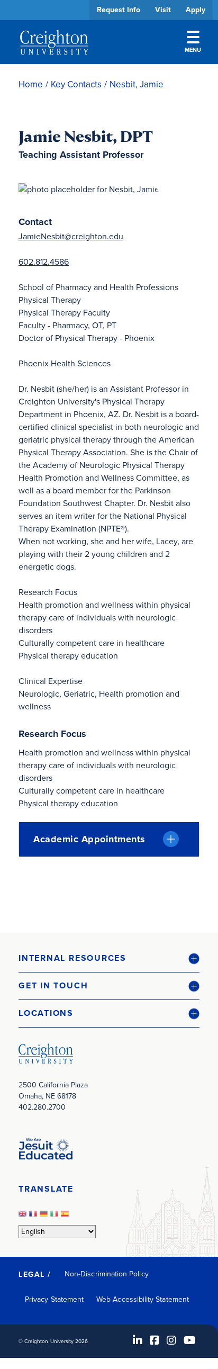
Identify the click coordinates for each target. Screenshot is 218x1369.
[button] (109, 958)
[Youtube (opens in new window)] (189, 1340)
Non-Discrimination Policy (107, 1274)
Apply (195, 9)
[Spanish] (66, 1216)
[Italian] (55, 1216)
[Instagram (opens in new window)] (171, 1340)
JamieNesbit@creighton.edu (71, 236)
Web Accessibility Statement (142, 1299)
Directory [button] (99, 324)
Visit (163, 9)
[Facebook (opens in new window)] (154, 1340)
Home (31, 84)
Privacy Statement (54, 1299)
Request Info (118, 9)
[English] (24, 1216)
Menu (193, 50)
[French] (34, 1216)
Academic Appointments (89, 839)
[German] (45, 1216)
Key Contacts (76, 84)
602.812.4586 (44, 262)
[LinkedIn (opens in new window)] (137, 1340)
